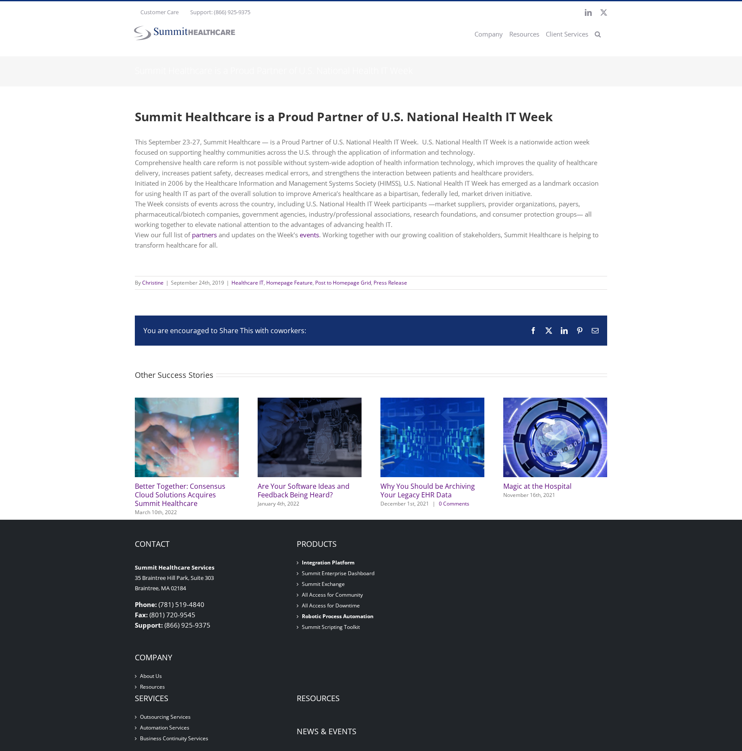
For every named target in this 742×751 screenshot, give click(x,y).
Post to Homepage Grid (343, 282)
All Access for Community (332, 595)
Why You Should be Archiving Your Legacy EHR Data (427, 490)
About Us (151, 676)
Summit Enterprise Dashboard (338, 573)
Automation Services (164, 728)
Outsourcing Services (165, 717)
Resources (152, 687)
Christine (153, 282)
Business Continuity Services (174, 738)
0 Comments (454, 503)
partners (204, 234)
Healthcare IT (247, 282)
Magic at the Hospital (537, 486)
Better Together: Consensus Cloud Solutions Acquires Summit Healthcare (180, 494)
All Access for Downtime (331, 606)
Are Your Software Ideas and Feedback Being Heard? (304, 490)
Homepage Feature (289, 282)
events (309, 234)
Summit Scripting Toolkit (331, 627)
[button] (598, 34)
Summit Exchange (323, 584)
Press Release (390, 282)
